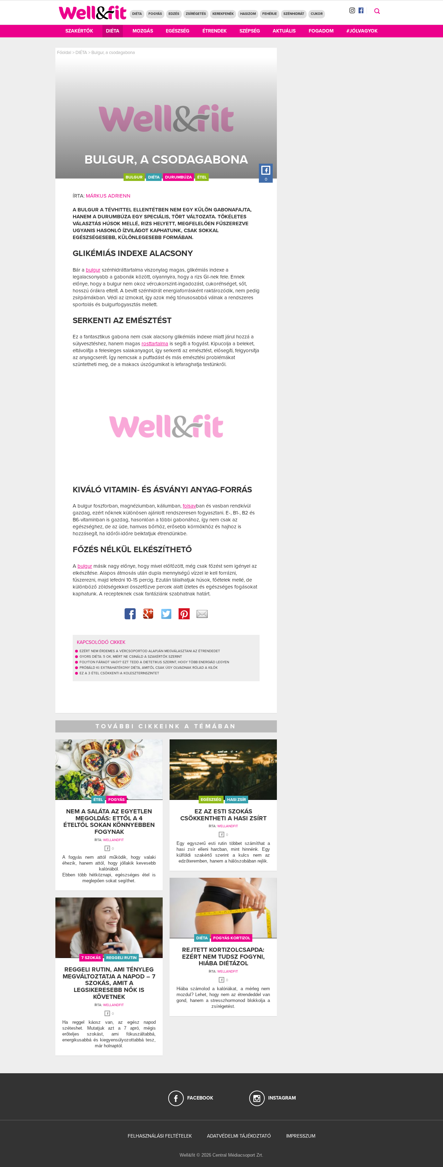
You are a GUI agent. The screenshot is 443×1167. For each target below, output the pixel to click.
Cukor (317, 14)
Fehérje (269, 14)
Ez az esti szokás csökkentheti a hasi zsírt (223, 815)
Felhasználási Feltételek (160, 1136)
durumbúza (178, 177)
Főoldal (64, 52)
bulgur (134, 177)
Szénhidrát (293, 14)
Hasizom (248, 14)
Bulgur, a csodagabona (113, 52)
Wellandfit (113, 840)
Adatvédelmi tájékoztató (239, 1136)
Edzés (174, 14)
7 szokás (91, 957)
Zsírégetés (196, 14)
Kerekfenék (223, 14)
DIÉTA (137, 14)
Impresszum (300, 1136)
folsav (189, 506)
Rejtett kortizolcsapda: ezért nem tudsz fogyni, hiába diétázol (223, 956)
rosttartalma (155, 343)
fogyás (116, 799)
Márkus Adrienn (108, 196)
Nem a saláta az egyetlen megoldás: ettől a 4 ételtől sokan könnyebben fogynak (109, 822)
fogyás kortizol (231, 938)
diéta (154, 177)
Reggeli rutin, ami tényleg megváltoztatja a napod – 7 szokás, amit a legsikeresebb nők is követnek (109, 983)
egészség (211, 799)
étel (202, 177)
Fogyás (155, 14)
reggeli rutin (121, 957)
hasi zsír (236, 799)
